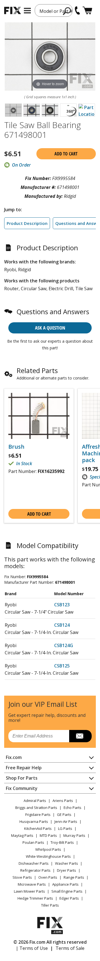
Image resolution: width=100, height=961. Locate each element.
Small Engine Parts (66, 891)
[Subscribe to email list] (80, 736)
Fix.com (14, 757)
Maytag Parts (22, 835)
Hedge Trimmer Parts (35, 898)
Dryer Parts (66, 870)
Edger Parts (69, 898)
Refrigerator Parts (35, 870)
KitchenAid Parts (38, 828)
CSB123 (62, 605)
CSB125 (62, 666)
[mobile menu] (27, 11)
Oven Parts (47, 877)
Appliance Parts (65, 884)
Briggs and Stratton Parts (36, 807)
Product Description (27, 223)
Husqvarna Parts (33, 821)
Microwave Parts (32, 884)
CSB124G (63, 645)
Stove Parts (22, 877)
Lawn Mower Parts (29, 891)
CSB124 (62, 625)
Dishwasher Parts (34, 863)
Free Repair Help (24, 768)
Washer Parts (66, 863)
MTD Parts (48, 835)
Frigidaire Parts (38, 814)
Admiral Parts (35, 800)
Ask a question (50, 328)
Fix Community (22, 788)
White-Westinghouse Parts (48, 856)
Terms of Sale (70, 948)
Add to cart (66, 154)
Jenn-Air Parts (65, 821)
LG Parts (65, 828)
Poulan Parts (33, 842)
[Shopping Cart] (87, 10)
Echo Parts (72, 807)
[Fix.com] (12, 10)
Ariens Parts (62, 800)
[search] (67, 11)
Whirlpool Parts (48, 849)
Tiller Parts (50, 905)
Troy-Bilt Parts (62, 842)
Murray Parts (74, 835)
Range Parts (74, 877)
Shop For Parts (22, 778)
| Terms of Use (32, 948)
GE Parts (64, 814)
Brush (16, 446)
